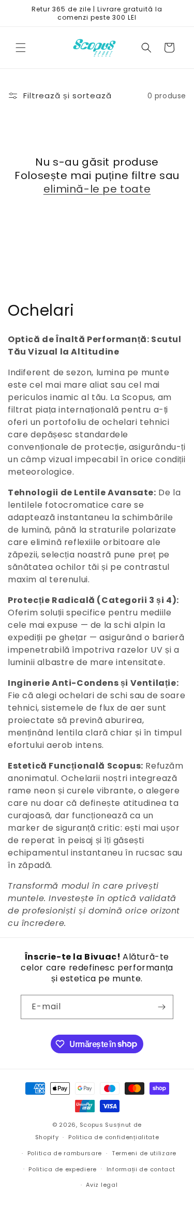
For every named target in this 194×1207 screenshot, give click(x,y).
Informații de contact (141, 1169)
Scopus (91, 1125)
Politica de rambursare (64, 1153)
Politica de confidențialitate (113, 1137)
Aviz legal (101, 1185)
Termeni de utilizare (144, 1153)
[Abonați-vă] (161, 1007)
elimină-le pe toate (97, 189)
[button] (20, 47)
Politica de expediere (62, 1169)
